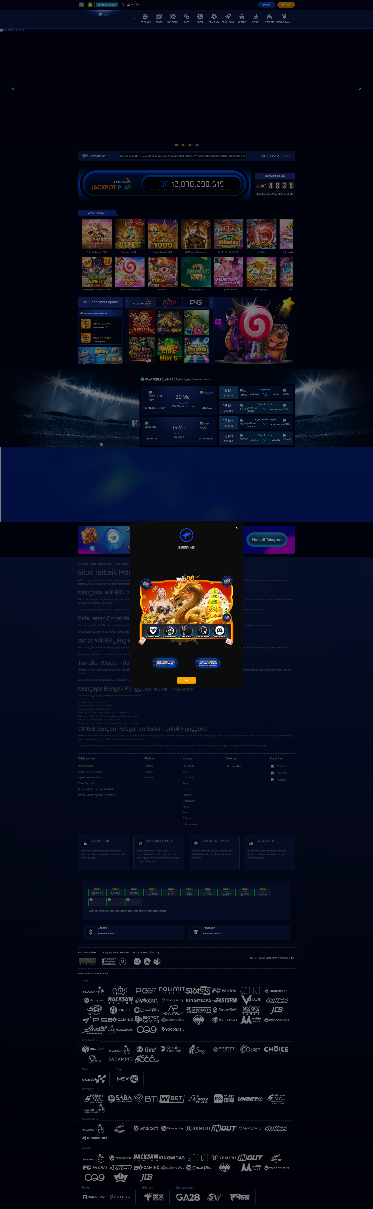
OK (186, 680)
